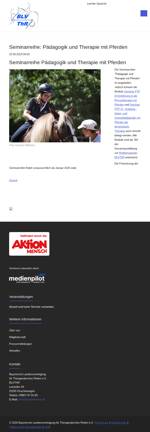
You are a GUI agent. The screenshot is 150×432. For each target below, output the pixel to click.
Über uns (14, 330)
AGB (47, 427)
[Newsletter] (120, 3)
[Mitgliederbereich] (135, 3)
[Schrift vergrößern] (113, 3)
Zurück (13, 180)
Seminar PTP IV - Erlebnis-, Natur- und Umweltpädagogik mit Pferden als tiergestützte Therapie (127, 117)
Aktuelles (14, 350)
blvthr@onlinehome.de (31, 399)
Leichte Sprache (96, 3)
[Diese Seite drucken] (11, 208)
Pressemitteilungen (20, 343)
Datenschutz (118, 422)
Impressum (101, 422)
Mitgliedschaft (17, 337)
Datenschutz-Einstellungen (26, 427)
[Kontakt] (127, 3)
